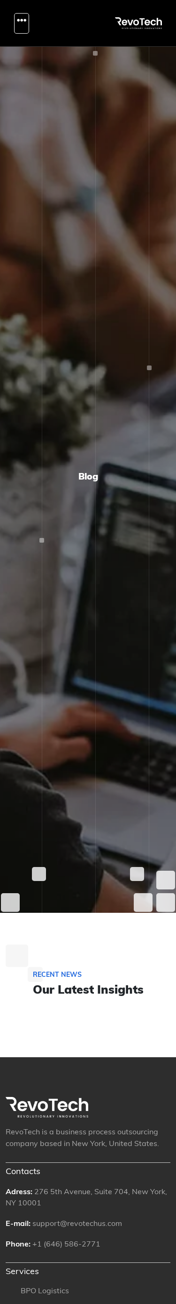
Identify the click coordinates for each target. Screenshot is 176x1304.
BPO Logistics (45, 1291)
